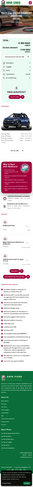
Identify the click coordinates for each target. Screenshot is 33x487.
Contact (3, 424)
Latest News (4, 413)
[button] (30, 2)
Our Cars (3, 404)
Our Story (4, 407)
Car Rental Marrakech (7, 439)
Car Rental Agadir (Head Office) (10, 433)
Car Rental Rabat (6, 436)
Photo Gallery (5, 410)
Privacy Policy (5, 421)
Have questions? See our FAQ (14, 57)
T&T (29, 467)
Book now (15, 271)
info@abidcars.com (26, 457)
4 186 (21, 43)
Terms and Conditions (7, 419)
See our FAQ (15, 97)
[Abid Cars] (10, 3)
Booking (19, 22)
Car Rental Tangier (6, 442)
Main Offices (4, 401)
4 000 (22, 50)
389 (27, 45)
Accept (26, 483)
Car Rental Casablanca (7, 448)
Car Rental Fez (5, 445)
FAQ (2, 416)
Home (13, 22)
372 (27, 52)
